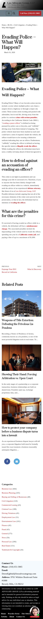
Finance (5, 525)
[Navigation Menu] (9, 13)
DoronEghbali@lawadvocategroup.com (19, 573)
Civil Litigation (19, 25)
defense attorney (34, 188)
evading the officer (18, 203)
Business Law (7, 489)
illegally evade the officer (27, 146)
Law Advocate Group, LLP (25, 191)
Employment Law (8, 517)
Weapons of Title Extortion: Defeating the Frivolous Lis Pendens (18, 324)
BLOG (10, 25)
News (4, 538)
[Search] (14, 13)
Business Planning (8, 493)
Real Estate (6, 546)
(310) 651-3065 (15, 567)
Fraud (4, 529)
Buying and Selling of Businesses (14, 497)
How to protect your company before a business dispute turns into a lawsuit (20, 431)
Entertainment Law (9, 521)
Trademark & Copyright (11, 550)
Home (4, 25)
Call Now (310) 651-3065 (30, 13)
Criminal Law (7, 509)
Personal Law (7, 542)
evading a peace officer (11, 123)
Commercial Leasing (9, 505)
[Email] (17, 461)
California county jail (27, 235)
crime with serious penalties (26, 117)
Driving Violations (9, 513)
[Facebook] (7, 461)
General (5, 533)
